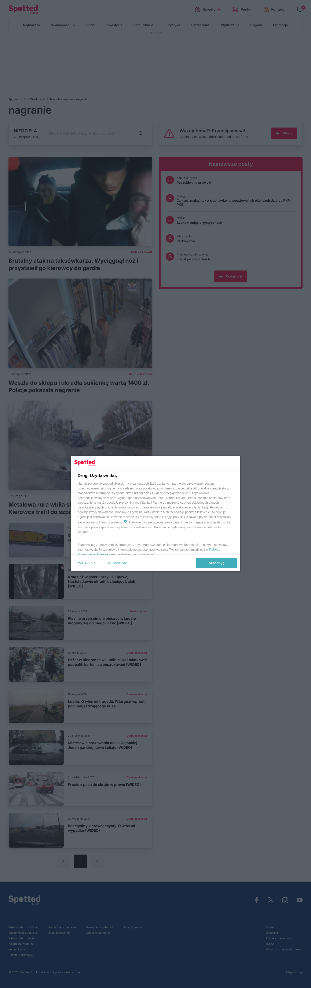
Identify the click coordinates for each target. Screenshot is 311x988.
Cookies (103, 554)
